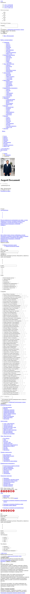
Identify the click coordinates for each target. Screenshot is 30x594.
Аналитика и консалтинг (9, 285)
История (8, 51)
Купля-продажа (9, 107)
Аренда (8, 89)
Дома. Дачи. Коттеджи (8, 63)
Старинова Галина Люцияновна (11, 332)
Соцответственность (11, 52)
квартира (5, 546)
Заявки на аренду (10, 76)
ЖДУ (4, 32)
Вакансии (5, 115)
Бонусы (8, 86)
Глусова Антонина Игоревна (10, 304)
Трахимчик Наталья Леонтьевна (11, 336)
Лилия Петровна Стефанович (10, 388)
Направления (9, 71)
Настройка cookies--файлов (9, 505)
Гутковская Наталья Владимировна (11, 306)
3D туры (5, 447)
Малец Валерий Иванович (9, 380)
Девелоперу (9, 82)
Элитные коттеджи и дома (9, 427)
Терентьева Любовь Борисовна (10, 335)
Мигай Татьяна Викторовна (10, 375)
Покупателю (9, 84)
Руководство (6, 282)
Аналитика (6, 98)
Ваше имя (3, 251)
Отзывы (8, 48)
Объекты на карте (7, 469)
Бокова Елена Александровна (10, 302)
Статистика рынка (10, 99)
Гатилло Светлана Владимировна (11, 361)
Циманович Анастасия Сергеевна (11, 339)
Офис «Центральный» (8, 35)
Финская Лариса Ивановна (10, 373)
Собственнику (9, 93)
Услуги (7, 43)
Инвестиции (9, 104)
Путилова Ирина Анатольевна (10, 329)
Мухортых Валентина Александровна (12, 320)
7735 (2, 1)
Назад (2, 588)
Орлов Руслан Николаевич (9, 381)
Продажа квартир (7, 407)
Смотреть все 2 (4, 240)
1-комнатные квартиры (8, 409)
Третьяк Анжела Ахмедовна (10, 337)
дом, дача (5, 549)
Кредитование (6, 96)
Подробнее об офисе (5, 191)
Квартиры (8, 56)
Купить (8, 60)
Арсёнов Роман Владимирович (10, 298)
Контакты (5, 105)
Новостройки (6, 80)
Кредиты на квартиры (8, 416)
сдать (4, 540)
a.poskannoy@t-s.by (5, 185)
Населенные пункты (11, 70)
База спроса (6, 470)
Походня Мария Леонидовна (10, 327)
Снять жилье (9, 79)
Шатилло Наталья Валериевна (10, 342)
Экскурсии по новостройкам (10, 461)
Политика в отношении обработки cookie (13, 504)
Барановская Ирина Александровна (12, 357)
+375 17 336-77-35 (8, 7)
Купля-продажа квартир (9, 55)
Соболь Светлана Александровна (11, 354)
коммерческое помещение (9, 550)
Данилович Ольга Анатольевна (11, 308)
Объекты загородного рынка (12, 246)
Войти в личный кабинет (7, 40)
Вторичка (8, 108)
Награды (8, 46)
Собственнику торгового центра (11, 479)
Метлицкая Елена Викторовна (10, 319)
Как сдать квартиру (8, 431)
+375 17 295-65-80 (8, 4)
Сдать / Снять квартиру (9, 423)
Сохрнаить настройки (9, 588)
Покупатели (9, 57)
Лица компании (10, 50)
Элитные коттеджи (7, 443)
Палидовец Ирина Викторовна (10, 325)
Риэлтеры (5, 280)
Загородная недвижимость (9, 286)
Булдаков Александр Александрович (12, 374)
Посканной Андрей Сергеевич (10, 382)
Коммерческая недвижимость (10, 88)
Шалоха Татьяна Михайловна (10, 340)
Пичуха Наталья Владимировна (11, 394)
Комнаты (5, 408)
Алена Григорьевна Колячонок (10, 387)
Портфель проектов (8, 485)
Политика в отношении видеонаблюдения (13, 507)
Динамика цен (6, 483)
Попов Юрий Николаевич (9, 391)
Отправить (3, 403)
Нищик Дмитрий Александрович (11, 322)
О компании (6, 42)
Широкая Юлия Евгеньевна (10, 356)
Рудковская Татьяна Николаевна (11, 353)
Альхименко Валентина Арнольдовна (12, 296)
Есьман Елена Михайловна (10, 312)
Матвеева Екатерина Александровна (12, 318)
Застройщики (9, 85)
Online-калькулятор (7, 417)
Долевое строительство (6, 452)
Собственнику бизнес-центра (10, 480)
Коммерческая (9, 100)
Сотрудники (9, 95)
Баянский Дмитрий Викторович (11, 359)
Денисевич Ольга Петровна (10, 350)
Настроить (3, 561)
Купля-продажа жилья (8, 277)
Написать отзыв (4, 241)
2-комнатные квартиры (8, 411)
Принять (8, 561)
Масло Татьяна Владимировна (10, 316)
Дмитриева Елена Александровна (11, 363)
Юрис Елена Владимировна (10, 346)
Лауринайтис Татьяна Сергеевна (11, 351)
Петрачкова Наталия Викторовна (11, 377)
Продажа (8, 90)
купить (5, 537)
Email (2, 530)
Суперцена (8, 62)
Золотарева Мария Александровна (11, 367)
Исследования (9, 103)
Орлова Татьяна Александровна (11, 368)
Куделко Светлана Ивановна (10, 313)
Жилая (7, 102)
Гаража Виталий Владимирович (11, 378)
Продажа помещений (8, 468)
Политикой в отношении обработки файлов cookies (13, 592)
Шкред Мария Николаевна (9, 343)
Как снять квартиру (8, 432)
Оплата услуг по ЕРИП (9, 433)
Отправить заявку (5, 557)
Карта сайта (6, 496)
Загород (8, 109)
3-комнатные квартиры (8, 412)
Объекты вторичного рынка (10, 245)
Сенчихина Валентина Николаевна (11, 371)
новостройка (6, 547)
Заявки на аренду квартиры (9, 429)
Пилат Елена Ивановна (9, 370)
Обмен (7, 61)
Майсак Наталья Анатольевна (10, 315)
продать (5, 538)
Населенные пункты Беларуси (10, 444)
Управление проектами (6, 475)
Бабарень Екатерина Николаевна (11, 349)
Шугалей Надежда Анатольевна (11, 344)
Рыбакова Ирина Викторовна (10, 330)
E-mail (2, 265)
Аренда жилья (6, 72)
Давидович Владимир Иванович (11, 385)
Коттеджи (8, 75)
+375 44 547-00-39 (8, 6)
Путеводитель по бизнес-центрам (11, 465)
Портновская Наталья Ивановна (11, 326)
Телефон (3, 25)
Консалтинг (9, 114)
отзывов (16, 498)
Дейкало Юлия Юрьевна (9, 309)
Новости (8, 44)
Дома (4, 439)
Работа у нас (9, 53)
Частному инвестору (8, 484)
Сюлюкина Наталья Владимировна (11, 333)
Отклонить (13, 561)
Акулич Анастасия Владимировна (11, 295)
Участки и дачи (7, 442)
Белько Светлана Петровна (9, 299)
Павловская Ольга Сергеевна (10, 390)
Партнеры (8, 47)
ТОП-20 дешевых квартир (9, 413)
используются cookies (6, 560)
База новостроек (7, 454)
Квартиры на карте (7, 428)
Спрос (7, 91)
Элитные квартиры (8, 426)
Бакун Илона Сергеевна (9, 294)
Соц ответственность (11, 126)
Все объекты (6, 438)
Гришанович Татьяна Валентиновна (12, 305)
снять (4, 541)
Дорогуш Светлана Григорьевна (11, 364)
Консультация (4, 150)
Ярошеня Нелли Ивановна (9, 347)
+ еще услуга (4, 553)
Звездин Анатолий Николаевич (11, 366)
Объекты (8, 65)
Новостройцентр (10, 112)
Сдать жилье (9, 77)
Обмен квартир (7, 415)
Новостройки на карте (8, 456)
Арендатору (9, 94)
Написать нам (6, 495)
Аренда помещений (8, 467)
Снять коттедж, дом (8, 424)
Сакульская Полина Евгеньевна (11, 392)
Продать (8, 58)
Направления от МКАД (9, 446)
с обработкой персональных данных (15, 29)
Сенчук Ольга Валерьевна (9, 384)
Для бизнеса (9, 113)
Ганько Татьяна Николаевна (10, 360)
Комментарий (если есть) (6, 554)
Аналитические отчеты (8, 482)
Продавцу (5, 448)
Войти (3, 131)
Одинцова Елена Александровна (11, 323)
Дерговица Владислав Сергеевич (11, 311)
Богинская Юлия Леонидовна (10, 301)
